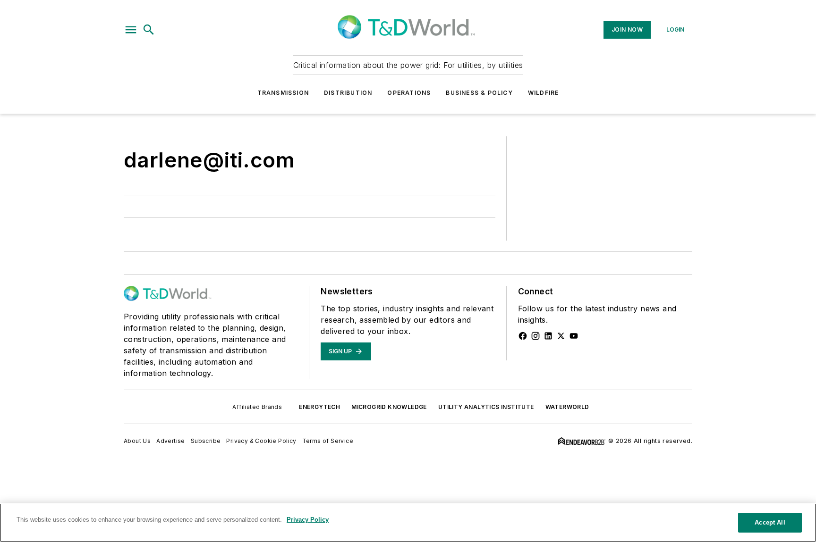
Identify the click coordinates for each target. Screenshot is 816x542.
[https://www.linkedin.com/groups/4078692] (548, 336)
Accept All (770, 522)
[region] (408, 522)
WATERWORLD (567, 406)
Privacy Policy (308, 519)
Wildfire (543, 92)
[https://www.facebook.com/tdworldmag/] (522, 336)
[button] (131, 30)
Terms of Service (327, 440)
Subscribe (206, 440)
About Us (137, 440)
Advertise (170, 440)
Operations (409, 92)
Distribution (348, 92)
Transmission (283, 92)
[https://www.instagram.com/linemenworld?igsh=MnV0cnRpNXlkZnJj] (535, 336)
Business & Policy (479, 92)
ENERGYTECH (319, 406)
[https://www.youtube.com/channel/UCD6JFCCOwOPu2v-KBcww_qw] (573, 336)
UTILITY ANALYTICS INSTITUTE (486, 406)
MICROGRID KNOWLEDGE (389, 406)
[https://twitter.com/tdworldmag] (561, 336)
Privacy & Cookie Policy (261, 440)
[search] (149, 30)
